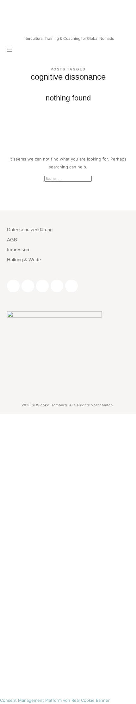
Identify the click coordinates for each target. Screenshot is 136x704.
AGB (12, 239)
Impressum (19, 249)
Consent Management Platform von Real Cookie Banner (55, 700)
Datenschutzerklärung (30, 229)
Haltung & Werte (24, 259)
